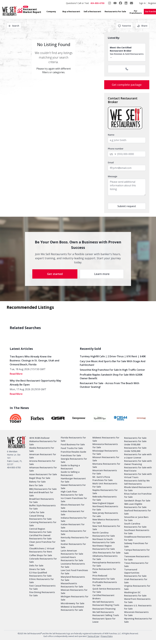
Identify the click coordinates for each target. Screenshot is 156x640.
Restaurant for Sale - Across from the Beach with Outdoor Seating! (109, 385)
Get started (55, 274)
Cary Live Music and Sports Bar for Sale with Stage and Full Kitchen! (112, 363)
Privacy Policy (107, 636)
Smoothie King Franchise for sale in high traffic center (112, 369)
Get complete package (127, 84)
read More (16, 373)
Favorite (126, 25)
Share (144, 25)
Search (15, 25)
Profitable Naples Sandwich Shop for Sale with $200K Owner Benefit (111, 376)
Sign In (142, 3)
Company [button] (51, 11)
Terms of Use (93, 636)
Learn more (102, 274)
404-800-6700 (97, 3)
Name (111, 134)
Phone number (115, 148)
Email (111, 162)
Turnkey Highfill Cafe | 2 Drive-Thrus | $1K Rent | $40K (113, 356)
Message (112, 176)
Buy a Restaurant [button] (71, 11)
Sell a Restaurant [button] (92, 11)
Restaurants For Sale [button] (115, 11)
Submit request (126, 206)
